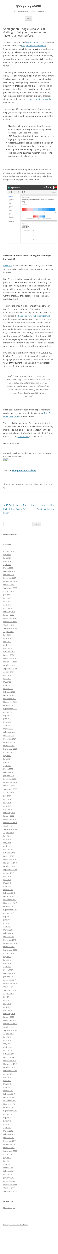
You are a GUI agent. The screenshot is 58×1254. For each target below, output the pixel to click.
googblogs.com (28, 5)
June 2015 (7, 1000)
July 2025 (7, 594)
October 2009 (8, 1188)
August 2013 (8, 1074)
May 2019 (7, 842)
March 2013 (8, 1090)
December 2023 (9, 658)
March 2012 (8, 1131)
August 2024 (8, 631)
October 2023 (8, 665)
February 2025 (9, 611)
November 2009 (10, 1184)
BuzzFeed (7, 265)
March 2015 (8, 1010)
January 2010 (8, 1178)
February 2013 (9, 1094)
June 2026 (7, 558)
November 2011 (10, 1144)
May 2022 (7, 722)
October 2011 (8, 1147)
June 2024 (7, 638)
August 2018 (8, 873)
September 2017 (10, 909)
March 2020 (8, 809)
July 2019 (7, 836)
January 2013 (8, 1097)
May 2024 (7, 641)
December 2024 (9, 618)
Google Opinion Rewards (39, 99)
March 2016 (8, 970)
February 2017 (9, 933)
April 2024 (7, 645)
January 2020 (8, 816)
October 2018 (8, 866)
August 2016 (8, 953)
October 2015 (8, 987)
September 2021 (10, 749)
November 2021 (10, 742)
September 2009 (10, 1191)
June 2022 (7, 718)
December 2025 (9, 578)
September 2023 (10, 668)
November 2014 (10, 1023)
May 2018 (7, 883)
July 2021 (7, 755)
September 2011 (10, 1151)
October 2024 (8, 625)
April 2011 (7, 1164)
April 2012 (7, 1127)
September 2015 (10, 990)
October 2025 (8, 584)
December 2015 (9, 980)
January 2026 (8, 574)
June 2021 (7, 759)
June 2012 (7, 1121)
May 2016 (7, 963)
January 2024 (8, 655)
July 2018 (7, 876)
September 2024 (10, 628)
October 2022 (8, 705)
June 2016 (7, 960)
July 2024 (7, 635)
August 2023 (8, 672)
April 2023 (7, 685)
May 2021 (7, 762)
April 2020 (7, 806)
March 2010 (8, 1174)
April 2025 (7, 605)
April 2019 (7, 846)
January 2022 (8, 735)
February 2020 (9, 812)
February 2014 (9, 1054)
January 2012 (8, 1137)
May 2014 (7, 1043)
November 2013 (10, 1064)
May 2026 (7, 561)
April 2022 (7, 725)
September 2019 (10, 829)
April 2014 (7, 1047)
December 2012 (9, 1100)
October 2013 (8, 1067)
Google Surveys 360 (35, 42)
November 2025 (10, 581)
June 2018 (7, 879)
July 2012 (7, 1117)
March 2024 (8, 648)
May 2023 (7, 682)
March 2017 (8, 930)
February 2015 (9, 1013)
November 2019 (10, 822)
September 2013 (10, 1070)
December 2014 (9, 1020)
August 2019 (8, 832)
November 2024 (10, 621)
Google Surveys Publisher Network (34, 316)
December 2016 (9, 940)
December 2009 (9, 1181)
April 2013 (7, 1087)
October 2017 (8, 906)
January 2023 (8, 695)
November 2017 (10, 903)
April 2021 (7, 765)
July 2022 (7, 715)
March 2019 (8, 849)
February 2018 (9, 893)
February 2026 (9, 571)
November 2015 (10, 983)
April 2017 (7, 926)
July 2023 (7, 675)
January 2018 (8, 896)
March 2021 (8, 769)
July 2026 (7, 554)
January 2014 (8, 1057)
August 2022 (8, 712)
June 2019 (7, 839)
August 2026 (8, 551)
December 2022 (9, 698)
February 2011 (9, 1171)
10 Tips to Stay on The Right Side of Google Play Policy (14, 509)
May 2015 (7, 1003)
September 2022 (10, 708)
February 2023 (9, 692)
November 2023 (10, 662)
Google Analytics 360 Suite (33, 45)
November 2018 (10, 863)
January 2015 (8, 1017)
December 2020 (9, 779)
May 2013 (7, 1084)
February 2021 (9, 772)
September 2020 (10, 789)
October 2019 (8, 826)
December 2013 (9, 1060)
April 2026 (7, 564)
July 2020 (7, 796)
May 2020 (7, 802)
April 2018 (7, 886)
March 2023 (8, 688)
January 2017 (8, 936)
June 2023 (7, 678)
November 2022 (10, 702)
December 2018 (9, 859)
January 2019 (8, 856)
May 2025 (7, 601)
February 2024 (9, 651)
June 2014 (7, 1040)
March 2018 (8, 889)
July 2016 (7, 956)
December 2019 (9, 819)
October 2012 (8, 1107)
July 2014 (7, 1037)
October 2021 (8, 745)
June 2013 (7, 1080)
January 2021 (8, 775)
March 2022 (8, 729)
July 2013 (7, 1077)
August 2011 (8, 1154)
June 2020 (7, 799)
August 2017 (8, 913)
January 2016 (8, 976)
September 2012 (10, 1111)
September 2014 (10, 1030)
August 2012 (8, 1114)
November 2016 (10, 943)
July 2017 (7, 916)
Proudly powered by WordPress (15, 1225)
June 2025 (7, 598)
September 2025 (10, 588)
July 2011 (7, 1157)
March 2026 (8, 568)
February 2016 (9, 973)
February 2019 (9, 852)
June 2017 (7, 920)
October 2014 (8, 1027)
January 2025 (8, 615)
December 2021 (9, 739)
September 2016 (10, 950)
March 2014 (8, 1050)
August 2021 (8, 752)
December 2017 (9, 899)
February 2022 (9, 732)
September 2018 (10, 869)
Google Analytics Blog (24, 470)
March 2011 (8, 1167)
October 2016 (8, 946)
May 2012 (7, 1124)
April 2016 (7, 966)
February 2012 (9, 1134)
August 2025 (8, 591)
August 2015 (8, 993)
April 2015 (7, 1007)
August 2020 (8, 792)
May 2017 (7, 923)
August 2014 (8, 1033)
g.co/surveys (23, 436)
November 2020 (10, 782)
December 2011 (9, 1141)
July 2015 (7, 997)
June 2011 (7, 1161)
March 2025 (8, 608)
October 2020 (8, 785)
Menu (29, 18)
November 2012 (10, 1104)
